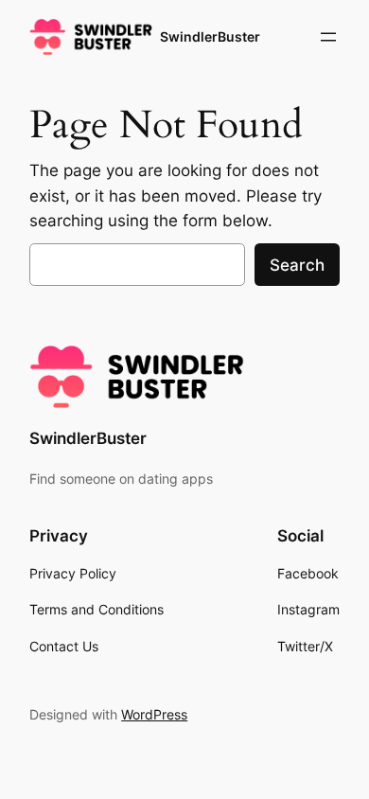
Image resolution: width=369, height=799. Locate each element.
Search (297, 265)
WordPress (154, 714)
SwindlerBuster (210, 36)
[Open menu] (328, 37)
